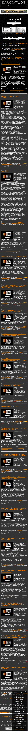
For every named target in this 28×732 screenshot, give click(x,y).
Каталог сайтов (13, 43)
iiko (2, 228)
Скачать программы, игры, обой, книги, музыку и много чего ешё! (13, 455)
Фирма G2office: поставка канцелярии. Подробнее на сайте (13, 359)
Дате (12, 57)
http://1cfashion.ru (5, 278)
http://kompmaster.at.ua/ (6, 303)
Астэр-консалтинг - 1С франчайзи (13, 256)
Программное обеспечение (16, 90)
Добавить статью (20, 33)
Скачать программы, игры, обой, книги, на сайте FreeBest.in (12, 384)
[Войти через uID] (7, 19)
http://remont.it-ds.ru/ (5, 564)
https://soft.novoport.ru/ (6, 164)
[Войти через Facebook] (13, 19)
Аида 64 (4, 171)
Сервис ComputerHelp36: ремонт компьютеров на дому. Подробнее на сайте (13, 604)
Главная (4, 43)
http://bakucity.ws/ (5, 470)
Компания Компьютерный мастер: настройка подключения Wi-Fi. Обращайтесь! (13, 286)
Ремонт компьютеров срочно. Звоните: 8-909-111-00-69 (11, 311)
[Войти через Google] (18, 19)
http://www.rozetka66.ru (6, 448)
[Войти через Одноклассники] (20, 19)
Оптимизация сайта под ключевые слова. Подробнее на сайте (13, 334)
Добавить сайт (8, 33)
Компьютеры (23, 43)
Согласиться (19, 728)
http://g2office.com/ (5, 352)
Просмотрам (20, 58)
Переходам (4, 59)
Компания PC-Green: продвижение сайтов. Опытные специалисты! (13, 509)
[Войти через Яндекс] (15, 19)
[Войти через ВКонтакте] (10, 19)
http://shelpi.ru (19, 421)
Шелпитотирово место (9, 406)
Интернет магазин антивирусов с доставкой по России (13, 428)
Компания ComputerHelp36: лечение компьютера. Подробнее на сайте (14, 636)
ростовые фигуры (16, 49)
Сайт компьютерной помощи (11, 64)
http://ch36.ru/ (19, 629)
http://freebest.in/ (5, 400)
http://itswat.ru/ (4, 693)
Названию (18, 57)
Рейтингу (3, 58)
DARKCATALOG (13, 2)
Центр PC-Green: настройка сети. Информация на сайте (13, 477)
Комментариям (11, 58)
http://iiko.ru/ (18, 249)
